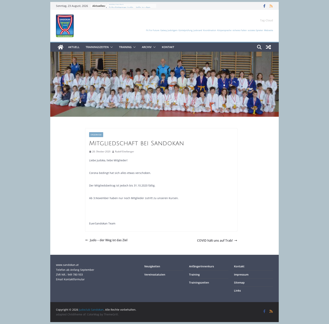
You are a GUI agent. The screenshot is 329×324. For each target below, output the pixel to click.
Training (125, 47)
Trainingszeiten (97, 47)
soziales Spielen (255, 30)
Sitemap (239, 282)
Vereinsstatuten (154, 274)
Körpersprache (224, 30)
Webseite (268, 30)
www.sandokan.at (67, 265)
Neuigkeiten (152, 266)
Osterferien (116, 6)
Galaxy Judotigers (168, 30)
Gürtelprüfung (185, 30)
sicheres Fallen (239, 30)
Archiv (147, 47)
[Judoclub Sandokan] (60, 47)
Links (237, 290)
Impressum (241, 274)
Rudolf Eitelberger (124, 151)
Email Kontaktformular (70, 279)
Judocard (197, 30)
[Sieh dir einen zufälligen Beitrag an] (268, 47)
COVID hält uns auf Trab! (215, 240)
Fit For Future (152, 30)
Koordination (209, 30)
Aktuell (74, 47)
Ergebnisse (96, 134)
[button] (111, 47)
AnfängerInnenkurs (201, 266)
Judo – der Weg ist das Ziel (108, 240)
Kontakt (168, 47)
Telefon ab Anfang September (75, 270)
